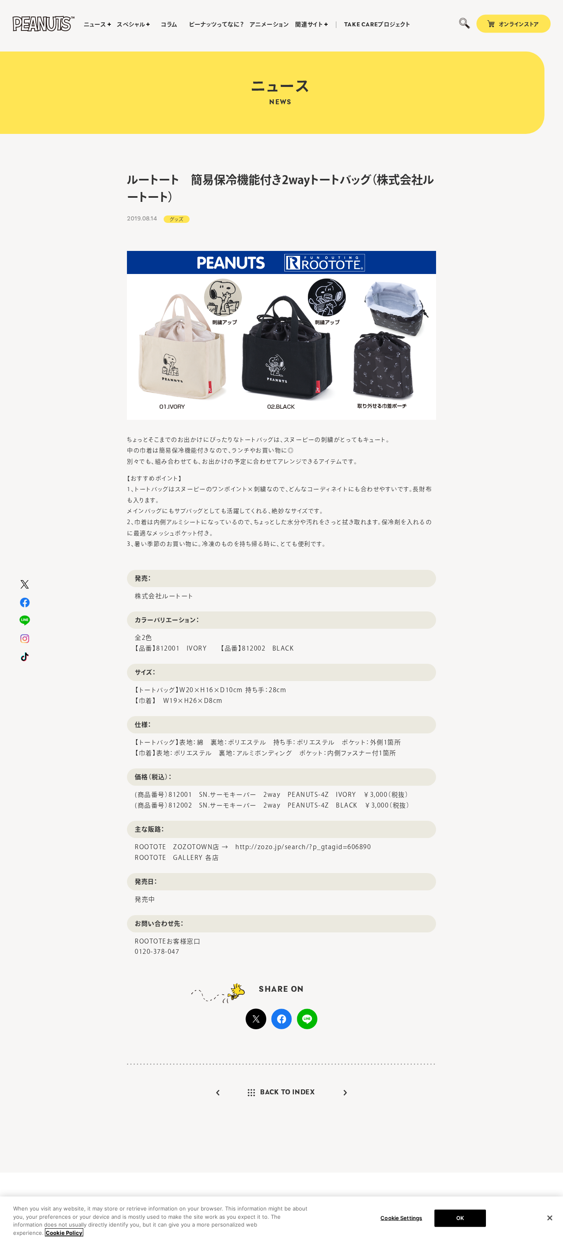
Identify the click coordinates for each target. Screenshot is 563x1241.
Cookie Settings (401, 1218)
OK (460, 1218)
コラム (169, 24)
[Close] (550, 1218)
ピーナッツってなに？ (216, 24)
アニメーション (269, 24)
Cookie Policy (64, 1232)
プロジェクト (377, 24)
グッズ (176, 219)
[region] (281, 1219)
